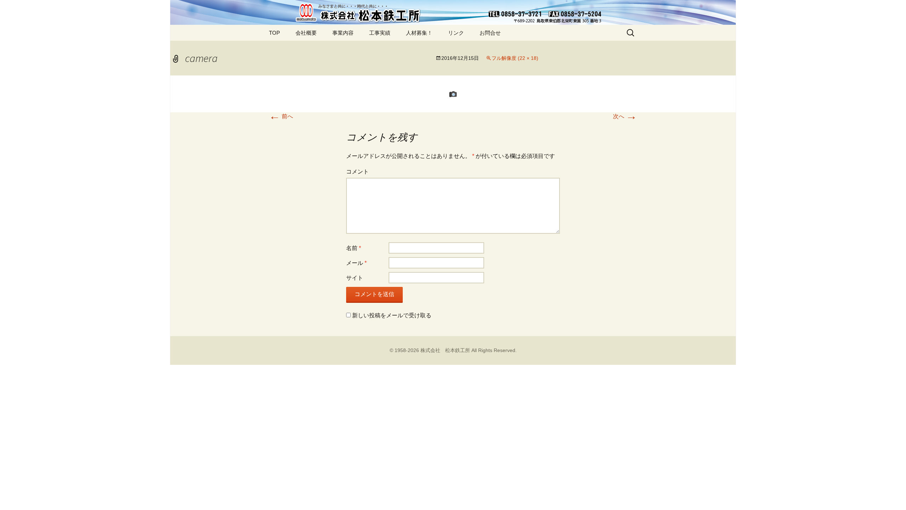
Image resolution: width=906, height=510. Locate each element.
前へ (281, 116)
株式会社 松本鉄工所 (445, 350)
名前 (353, 248)
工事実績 (379, 33)
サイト (354, 278)
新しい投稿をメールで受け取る (391, 315)
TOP (274, 33)
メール (356, 263)
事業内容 (343, 33)
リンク (456, 33)
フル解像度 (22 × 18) (515, 58)
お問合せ (490, 33)
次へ (625, 116)
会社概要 (306, 33)
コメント (357, 172)
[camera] (453, 94)
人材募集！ (419, 33)
